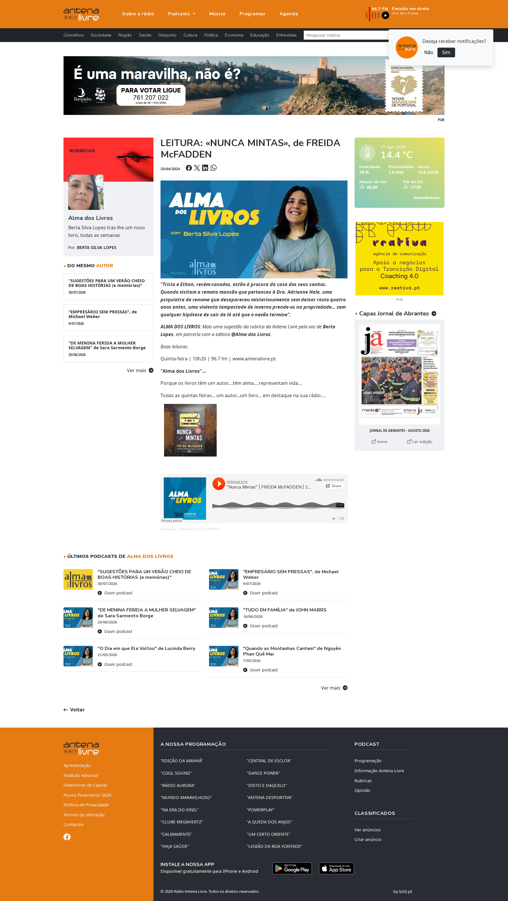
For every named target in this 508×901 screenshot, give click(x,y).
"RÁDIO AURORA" (178, 785)
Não (428, 52)
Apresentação (77, 765)
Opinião (362, 790)
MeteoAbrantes (427, 197)
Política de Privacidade (86, 805)
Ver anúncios (368, 830)
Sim (446, 52)
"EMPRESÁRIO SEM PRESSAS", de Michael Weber (102, 317)
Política (211, 35)
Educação (259, 35)
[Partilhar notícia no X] (197, 168)
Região (125, 35)
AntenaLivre (169, 529)
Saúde (145, 35)
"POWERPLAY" (261, 810)
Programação (368, 760)
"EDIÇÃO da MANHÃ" (182, 760)
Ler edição (421, 441)
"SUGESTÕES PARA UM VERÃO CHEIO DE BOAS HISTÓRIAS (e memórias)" (106, 286)
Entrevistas (286, 35)
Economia (234, 35)
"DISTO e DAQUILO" (267, 785)
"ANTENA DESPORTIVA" (270, 797)
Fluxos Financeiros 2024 (87, 795)
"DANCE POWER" (263, 773)
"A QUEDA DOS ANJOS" (269, 822)
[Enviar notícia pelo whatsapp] (213, 168)
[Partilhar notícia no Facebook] (189, 168)
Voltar (77, 709)
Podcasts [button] (180, 14)
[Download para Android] (292, 868)
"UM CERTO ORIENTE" (268, 834)
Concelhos (73, 35)
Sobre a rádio (138, 14)
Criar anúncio (368, 839)
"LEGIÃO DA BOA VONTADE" (275, 846)
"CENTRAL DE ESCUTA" (269, 760)
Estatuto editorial (80, 775)
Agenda (289, 14)
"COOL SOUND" (176, 773)
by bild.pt (402, 891)
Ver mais (137, 370)
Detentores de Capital (85, 785)
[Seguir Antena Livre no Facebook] (67, 838)
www (381, 441)
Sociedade (101, 35)
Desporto (167, 35)
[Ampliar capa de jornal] (399, 374)
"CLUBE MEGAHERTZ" (182, 822)
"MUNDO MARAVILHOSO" (186, 797)
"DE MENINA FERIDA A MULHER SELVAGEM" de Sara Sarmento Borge (107, 348)
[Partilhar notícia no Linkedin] (205, 168)
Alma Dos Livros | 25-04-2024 (199, 529)
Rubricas (363, 780)
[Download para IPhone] (336, 868)
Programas (252, 14)
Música (217, 14)
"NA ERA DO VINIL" (179, 810)
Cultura (190, 35)
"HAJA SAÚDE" (175, 846)
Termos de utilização (84, 815)
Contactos (73, 824)
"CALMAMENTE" (176, 834)
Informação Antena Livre (379, 770)
